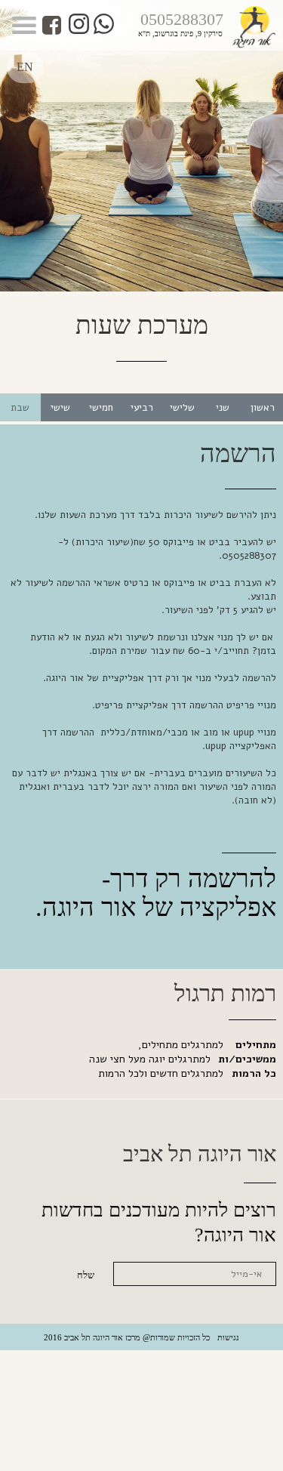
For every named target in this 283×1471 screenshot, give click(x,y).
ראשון (263, 408)
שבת (20, 408)
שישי (60, 408)
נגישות (228, 1337)
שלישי (182, 408)
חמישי (101, 408)
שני (222, 408)
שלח (85, 1275)
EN (25, 67)
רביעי (142, 408)
